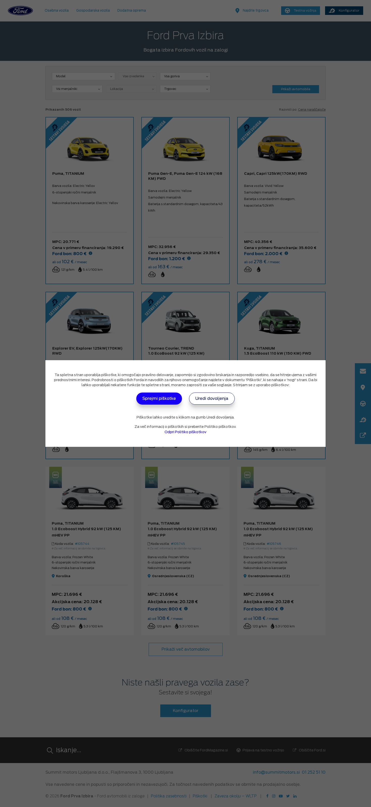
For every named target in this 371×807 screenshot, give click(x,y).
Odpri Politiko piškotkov (185, 432)
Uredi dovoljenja (211, 398)
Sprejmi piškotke (159, 398)
